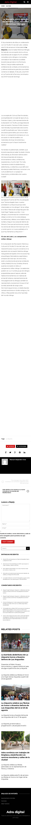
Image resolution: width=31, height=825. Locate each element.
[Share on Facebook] (5, 452)
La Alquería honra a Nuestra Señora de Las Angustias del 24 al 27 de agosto (14, 716)
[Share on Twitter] (10, 452)
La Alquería (9, 439)
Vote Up (11, 446)
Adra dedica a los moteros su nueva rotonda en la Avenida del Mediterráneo (13, 491)
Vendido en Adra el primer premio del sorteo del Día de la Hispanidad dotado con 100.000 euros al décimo (15, 619)
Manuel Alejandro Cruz (18, 459)
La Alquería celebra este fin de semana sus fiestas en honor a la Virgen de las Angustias (14, 777)
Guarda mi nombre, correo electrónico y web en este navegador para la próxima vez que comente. (15, 535)
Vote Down (22, 446)
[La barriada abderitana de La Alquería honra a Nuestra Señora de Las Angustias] (15, 642)
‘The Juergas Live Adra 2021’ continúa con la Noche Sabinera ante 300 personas (17, 481)
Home (2, 6)
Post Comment (8, 541)
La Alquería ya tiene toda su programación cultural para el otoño (13, 725)
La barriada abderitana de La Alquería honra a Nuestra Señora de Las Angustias (14, 657)
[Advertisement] (15, 96)
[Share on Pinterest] (19, 452)
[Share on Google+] (15, 452)
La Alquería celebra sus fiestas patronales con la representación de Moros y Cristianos (13, 767)
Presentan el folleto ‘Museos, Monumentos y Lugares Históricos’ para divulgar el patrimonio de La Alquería (15, 666)
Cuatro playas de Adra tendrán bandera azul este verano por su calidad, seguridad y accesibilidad (15, 604)
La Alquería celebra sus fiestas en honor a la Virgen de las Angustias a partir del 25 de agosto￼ (15, 677)
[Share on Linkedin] (24, 452)
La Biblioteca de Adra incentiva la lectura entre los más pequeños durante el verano (16, 591)
